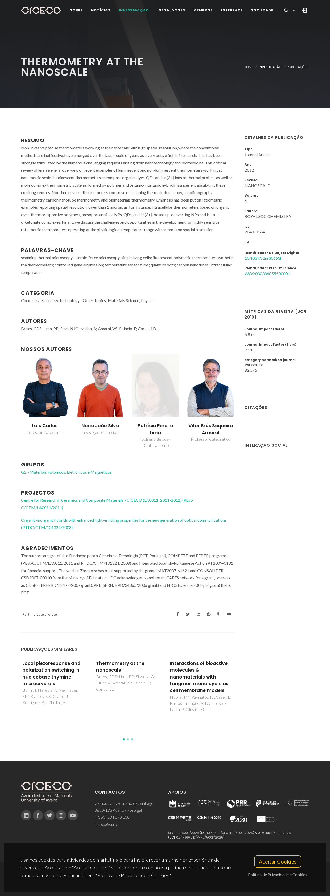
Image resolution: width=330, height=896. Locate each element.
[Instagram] (61, 815)
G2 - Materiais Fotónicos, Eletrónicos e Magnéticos (66, 472)
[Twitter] (49, 815)
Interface (232, 10)
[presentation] (16, 401)
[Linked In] (26, 815)
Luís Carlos (45, 426)
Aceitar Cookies (277, 861)
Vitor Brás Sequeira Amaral (210, 429)
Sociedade (262, 10)
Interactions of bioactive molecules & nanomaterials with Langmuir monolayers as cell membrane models (199, 677)
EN (295, 10)
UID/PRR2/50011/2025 (274, 833)
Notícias (101, 10)
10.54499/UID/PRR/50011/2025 (230, 833)
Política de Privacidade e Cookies (277, 874)
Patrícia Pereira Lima (155, 429)
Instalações (171, 10)
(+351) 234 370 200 (112, 817)
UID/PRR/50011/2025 (183, 833)
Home (248, 67)
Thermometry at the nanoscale (120, 666)
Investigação (134, 10)
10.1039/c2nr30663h (263, 258)
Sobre (76, 10)
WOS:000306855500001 (267, 273)
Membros (203, 10)
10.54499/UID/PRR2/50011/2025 (199, 837)
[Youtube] (73, 815)
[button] (124, 739)
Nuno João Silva (100, 426)
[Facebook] (38, 815)
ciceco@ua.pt (107, 824)
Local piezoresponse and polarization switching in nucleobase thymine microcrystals (51, 673)
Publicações (297, 67)
